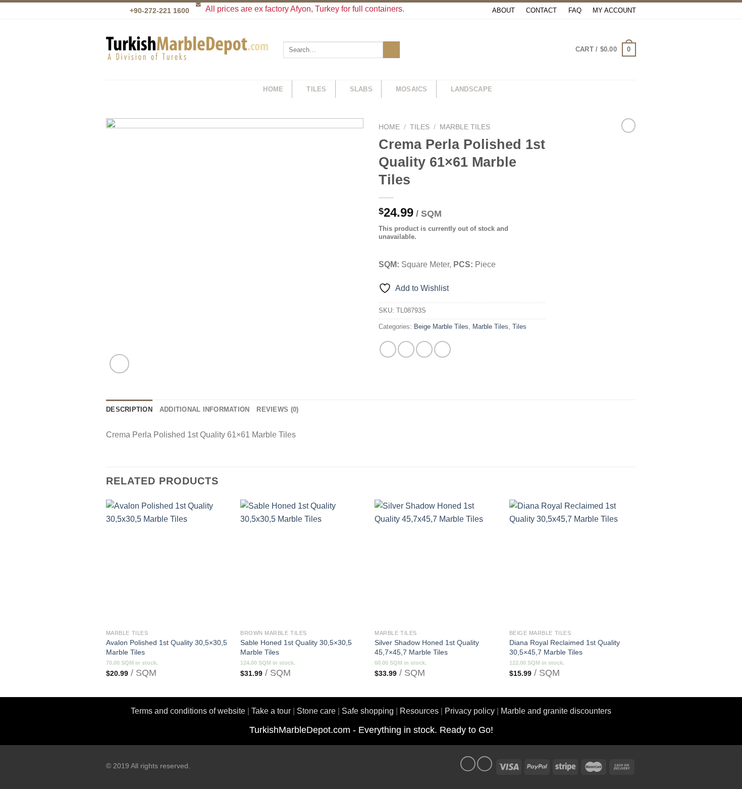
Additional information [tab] (205, 409)
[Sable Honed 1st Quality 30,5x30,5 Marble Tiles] (302, 562)
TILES (316, 89)
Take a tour (271, 711)
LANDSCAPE (471, 89)
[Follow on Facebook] (467, 763)
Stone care (316, 711)
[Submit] (391, 50)
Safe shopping (368, 711)
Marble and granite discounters (556, 711)
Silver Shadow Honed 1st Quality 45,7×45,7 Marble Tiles (427, 647)
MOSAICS (412, 89)
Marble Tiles (465, 127)
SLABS (361, 89)
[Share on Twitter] (406, 349)
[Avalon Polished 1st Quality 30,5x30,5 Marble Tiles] (168, 562)
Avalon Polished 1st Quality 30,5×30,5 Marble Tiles (166, 647)
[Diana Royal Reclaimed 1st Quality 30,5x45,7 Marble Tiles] (571, 562)
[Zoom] (119, 364)
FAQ (574, 10)
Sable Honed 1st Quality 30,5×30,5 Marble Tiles (296, 647)
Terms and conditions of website (188, 711)
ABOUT (503, 10)
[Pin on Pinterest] (442, 349)
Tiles (420, 127)
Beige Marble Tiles (441, 326)
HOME (273, 89)
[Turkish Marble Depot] (187, 49)
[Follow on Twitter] (484, 763)
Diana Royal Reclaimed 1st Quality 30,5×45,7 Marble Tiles (564, 647)
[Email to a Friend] (424, 349)
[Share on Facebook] (388, 349)
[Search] (245, 89)
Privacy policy (470, 711)
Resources (419, 711)
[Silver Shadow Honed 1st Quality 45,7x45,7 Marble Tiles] (437, 562)
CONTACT (541, 10)
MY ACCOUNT (614, 10)
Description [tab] (129, 409)
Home (389, 127)
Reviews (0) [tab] (277, 409)
